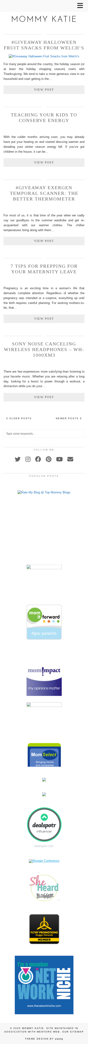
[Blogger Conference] (44, 861)
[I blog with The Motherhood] (44, 564)
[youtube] (59, 459)
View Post (44, 89)
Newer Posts (68, 418)
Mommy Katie (44, 20)
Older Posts (20, 418)
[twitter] (18, 459)
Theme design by (44, 1038)
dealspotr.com (44, 846)
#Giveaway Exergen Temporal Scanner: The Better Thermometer (44, 193)
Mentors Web (48, 1031)
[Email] (70, 459)
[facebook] (38, 459)
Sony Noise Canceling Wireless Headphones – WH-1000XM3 (44, 349)
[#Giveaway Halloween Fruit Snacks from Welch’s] (44, 56)
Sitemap (77, 1031)
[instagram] (28, 459)
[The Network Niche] (44, 1013)
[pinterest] (48, 459)
